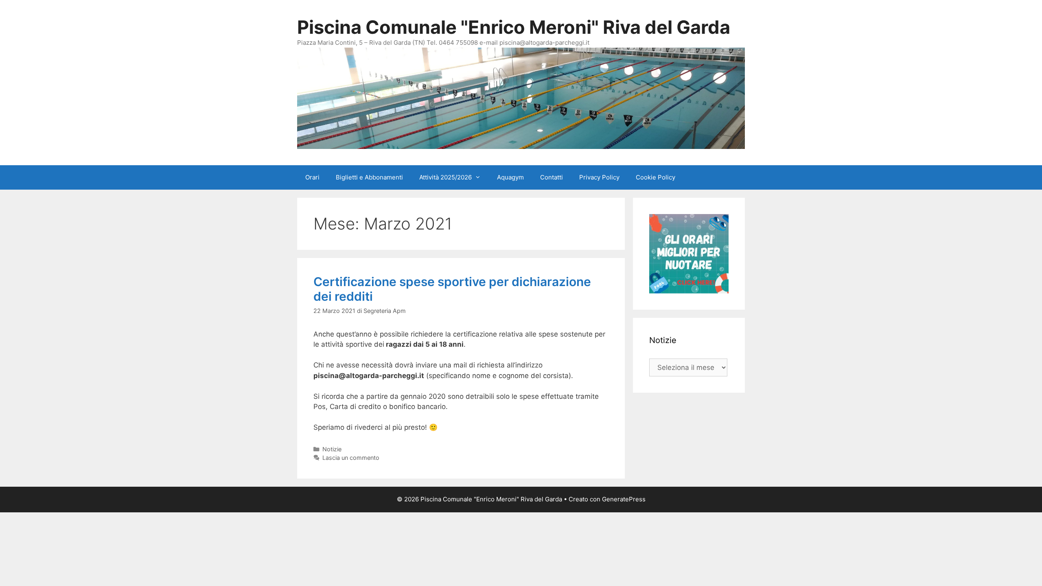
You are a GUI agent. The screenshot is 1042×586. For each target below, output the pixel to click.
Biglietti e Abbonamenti (369, 177)
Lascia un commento (350, 457)
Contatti (551, 177)
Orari (312, 177)
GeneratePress (624, 499)
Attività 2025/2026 (445, 177)
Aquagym (510, 177)
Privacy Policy (599, 177)
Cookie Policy (655, 177)
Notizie (331, 449)
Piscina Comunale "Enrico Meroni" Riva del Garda (513, 27)
